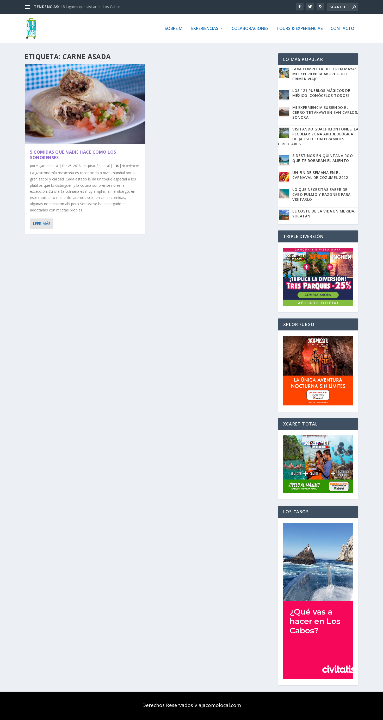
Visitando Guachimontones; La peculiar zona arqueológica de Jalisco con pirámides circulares (318, 136)
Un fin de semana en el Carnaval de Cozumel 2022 (320, 175)
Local (106, 166)
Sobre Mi (174, 28)
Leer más (41, 223)
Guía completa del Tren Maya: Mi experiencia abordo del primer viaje (324, 73)
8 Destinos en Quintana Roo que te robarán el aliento (322, 158)
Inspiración (92, 166)
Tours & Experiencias (299, 28)
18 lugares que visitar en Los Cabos (91, 6)
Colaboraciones (250, 28)
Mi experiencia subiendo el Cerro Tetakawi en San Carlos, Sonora (325, 112)
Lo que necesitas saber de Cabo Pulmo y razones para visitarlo (321, 194)
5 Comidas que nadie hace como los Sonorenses (73, 154)
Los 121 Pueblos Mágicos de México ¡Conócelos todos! (321, 93)
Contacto (342, 28)
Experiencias (204, 28)
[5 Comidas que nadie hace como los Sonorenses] (85, 104)
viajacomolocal (47, 166)
